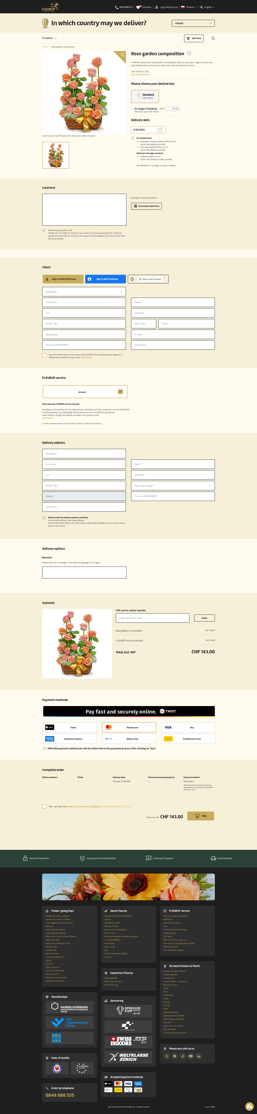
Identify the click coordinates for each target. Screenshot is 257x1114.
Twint (73, 727)
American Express (73, 739)
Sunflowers (168, 995)
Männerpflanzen (170, 1012)
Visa (192, 727)
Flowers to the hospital (56, 977)
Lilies (165, 992)
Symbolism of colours (173, 1026)
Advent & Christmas (55, 970)
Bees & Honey (52, 953)
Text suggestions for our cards (59, 923)
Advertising (109, 943)
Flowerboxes (169, 978)
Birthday (49, 926)
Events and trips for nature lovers (61, 936)
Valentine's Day (52, 940)
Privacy (107, 919)
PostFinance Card (192, 739)
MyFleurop (168, 919)
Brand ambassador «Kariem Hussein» (121, 936)
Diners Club (132, 739)
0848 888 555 (60, 1095)
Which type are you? (113, 981)
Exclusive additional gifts (174, 1033)
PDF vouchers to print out (175, 940)
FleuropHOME (110, 978)
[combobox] (84, 291)
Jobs (106, 950)
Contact (108, 957)
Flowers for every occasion (57, 916)
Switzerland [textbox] (51, 334)
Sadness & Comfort (54, 981)
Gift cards (167, 936)
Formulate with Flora (148, 206)
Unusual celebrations (55, 957)
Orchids (166, 1005)
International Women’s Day (58, 943)
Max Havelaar (169, 1029)
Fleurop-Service (170, 947)
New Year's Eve (52, 974)
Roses (166, 988)
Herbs (166, 1009)
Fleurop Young (111, 985)
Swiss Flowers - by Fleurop (175, 981)
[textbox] (84, 292)
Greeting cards (169, 933)
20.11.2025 (116, 806)
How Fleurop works (172, 923)
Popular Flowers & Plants (174, 971)
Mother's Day (51, 947)
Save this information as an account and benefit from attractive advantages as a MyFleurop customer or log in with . (85, 356)
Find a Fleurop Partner (173, 950)
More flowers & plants (173, 1019)
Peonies (166, 1002)
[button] (49, 38)
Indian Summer (52, 967)
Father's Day (51, 950)
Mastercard (132, 727)
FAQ (165, 926)
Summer (49, 964)
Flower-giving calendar (56, 933)
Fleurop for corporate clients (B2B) (179, 943)
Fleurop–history (111, 926)
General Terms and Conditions (118, 916)
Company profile (112, 923)
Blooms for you (170, 985)
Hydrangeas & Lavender (174, 1015)
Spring (48, 960)
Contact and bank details (115, 953)
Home (45, 47)
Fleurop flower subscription (175, 916)
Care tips (167, 1022)
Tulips (166, 998)
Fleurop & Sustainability (115, 929)
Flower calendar (170, 974)
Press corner (110, 933)
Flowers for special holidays (58, 919)
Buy (204, 816)
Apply (204, 618)
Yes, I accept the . (90, 806)
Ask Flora (196, 38)
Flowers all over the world (175, 929)
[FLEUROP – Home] (50, 7)
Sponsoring (109, 947)
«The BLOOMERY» (112, 940)
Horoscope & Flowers (55, 929)
